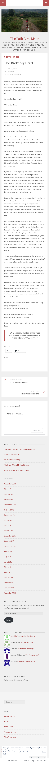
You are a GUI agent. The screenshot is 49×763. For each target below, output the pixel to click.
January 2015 (9, 588)
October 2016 (9, 510)
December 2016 (10, 505)
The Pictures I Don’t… (33, 655)
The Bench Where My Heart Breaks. (17, 465)
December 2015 (10, 536)
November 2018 (10, 484)
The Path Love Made (24, 38)
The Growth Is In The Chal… (26, 661)
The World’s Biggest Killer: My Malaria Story (19, 449)
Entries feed (8, 727)
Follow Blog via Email (15, 602)
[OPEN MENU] (3, 3)
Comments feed (10, 732)
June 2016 (8, 520)
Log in (6, 721)
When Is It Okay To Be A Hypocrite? (16, 470)
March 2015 (8, 577)
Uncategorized (11, 57)
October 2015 (9, 541)
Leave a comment (14, 74)
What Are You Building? (12, 460)
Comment (36, 430)
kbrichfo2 (11, 71)
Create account (9, 716)
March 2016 (8, 531)
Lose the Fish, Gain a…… (12, 454)
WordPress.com (10, 737)
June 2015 (8, 562)
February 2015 (9, 583)
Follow (8, 620)
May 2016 (7, 525)
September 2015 (10, 546)
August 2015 (8, 551)
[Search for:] (14, 702)
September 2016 (10, 515)
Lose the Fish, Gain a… (28, 636)
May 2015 (7, 567)
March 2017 (8, 494)
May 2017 (7, 489)
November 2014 (10, 593)
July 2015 (7, 557)
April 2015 (8, 572)
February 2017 (9, 499)
